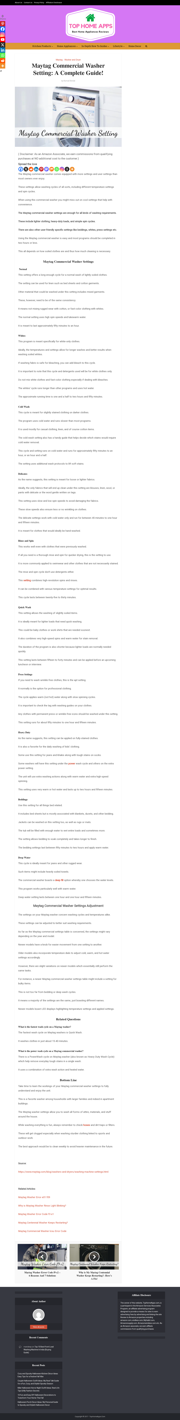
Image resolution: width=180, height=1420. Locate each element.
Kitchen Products (41, 46)
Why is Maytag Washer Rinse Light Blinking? (42, 1205)
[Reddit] (31, 169)
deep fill (59, 880)
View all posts (38, 1327)
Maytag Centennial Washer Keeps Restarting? (43, 1222)
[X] (26, 169)
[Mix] (51, 169)
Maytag (59, 60)
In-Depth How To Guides (94, 46)
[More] (72, 169)
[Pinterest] (41, 169)
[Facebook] (20, 169)
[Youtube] (2, 39)
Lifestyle (118, 46)
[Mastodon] (46, 169)
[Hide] (1, 71)
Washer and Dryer (72, 60)
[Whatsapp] (56, 169)
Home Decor (134, 46)
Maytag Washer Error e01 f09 (34, 1197)
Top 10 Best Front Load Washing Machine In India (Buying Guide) (39, 1350)
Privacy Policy (39, 3)
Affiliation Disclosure (54, 3)
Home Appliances (66, 46)
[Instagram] (62, 169)
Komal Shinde (69, 81)
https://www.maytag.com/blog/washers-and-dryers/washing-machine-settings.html (63, 1171)
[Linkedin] (36, 169)
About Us (18, 3)
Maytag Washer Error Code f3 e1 (36, 1214)
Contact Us (28, 3)
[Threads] (67, 169)
